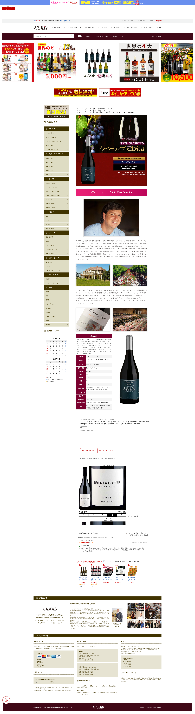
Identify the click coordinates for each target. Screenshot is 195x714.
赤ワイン (105, 108)
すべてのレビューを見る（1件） (138, 533)
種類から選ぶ (97, 108)
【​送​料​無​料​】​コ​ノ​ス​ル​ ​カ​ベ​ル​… (107, 579)
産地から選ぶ (97, 110)
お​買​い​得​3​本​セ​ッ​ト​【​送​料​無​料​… (83, 579)
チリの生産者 (108, 112)
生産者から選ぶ (97, 112)
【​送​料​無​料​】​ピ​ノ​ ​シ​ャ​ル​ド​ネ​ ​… (132, 579)
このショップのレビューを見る (138, 535)
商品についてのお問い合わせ (91, 458)
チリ (110, 108)
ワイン (89, 108)
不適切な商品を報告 (109, 458)
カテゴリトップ (81, 108)
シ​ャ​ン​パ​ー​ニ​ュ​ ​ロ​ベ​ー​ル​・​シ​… (119, 579)
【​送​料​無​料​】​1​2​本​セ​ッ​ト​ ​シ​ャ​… (95, 579)
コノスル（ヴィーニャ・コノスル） (123, 112)
